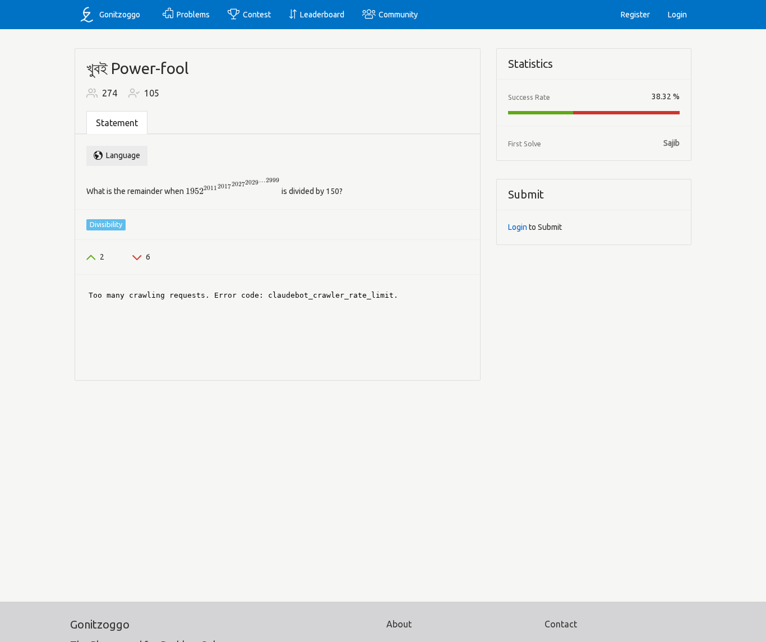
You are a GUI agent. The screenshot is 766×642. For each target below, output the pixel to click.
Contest (255, 14)
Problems (191, 14)
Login (677, 14)
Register (635, 14)
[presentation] (233, 187)
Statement (117, 123)
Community (396, 14)
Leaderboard (320, 14)
